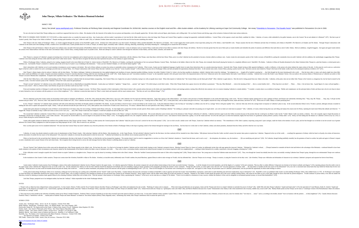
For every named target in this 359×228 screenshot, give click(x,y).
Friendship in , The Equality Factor (274, 28)
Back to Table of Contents (33, 220)
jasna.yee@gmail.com (64, 28)
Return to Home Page (28, 224)
